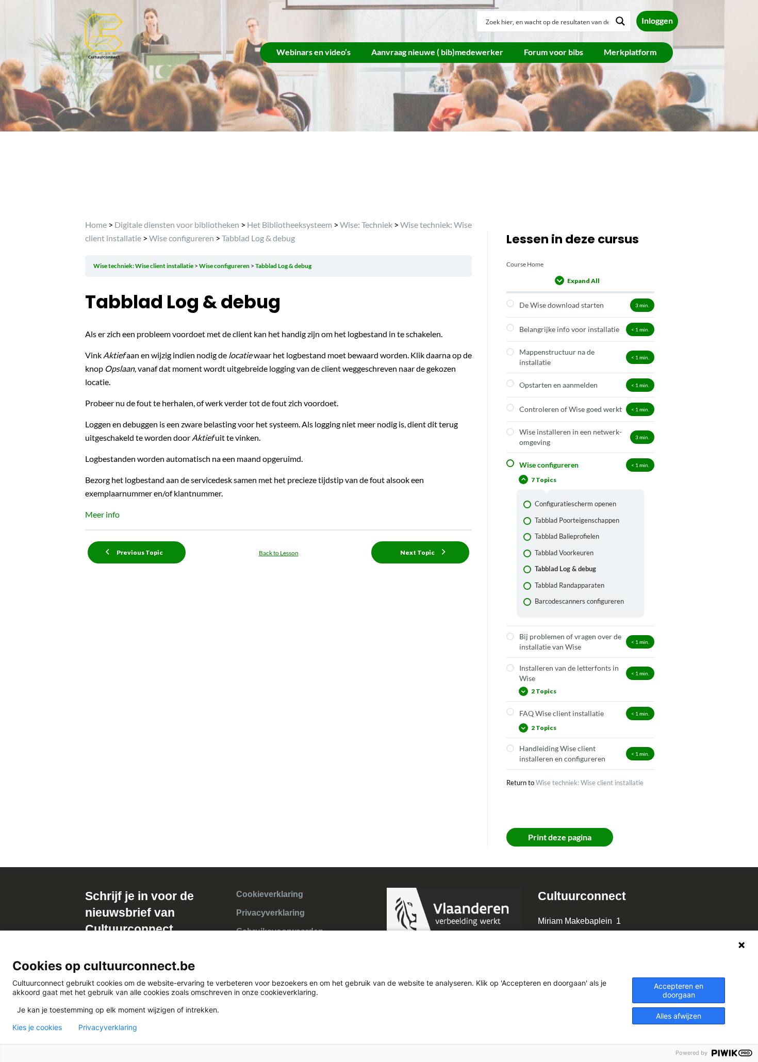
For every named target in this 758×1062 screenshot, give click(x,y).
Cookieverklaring (269, 894)
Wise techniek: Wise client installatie (143, 266)
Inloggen (657, 20)
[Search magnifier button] (620, 21)
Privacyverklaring (270, 912)
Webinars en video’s (313, 52)
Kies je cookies (37, 1027)
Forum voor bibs (553, 52)
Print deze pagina (559, 837)
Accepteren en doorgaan (678, 990)
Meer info (102, 514)
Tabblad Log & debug (283, 266)
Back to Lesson (279, 553)
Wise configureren (225, 266)
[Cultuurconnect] (104, 35)
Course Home (524, 264)
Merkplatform (630, 52)
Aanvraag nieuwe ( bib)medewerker (437, 52)
